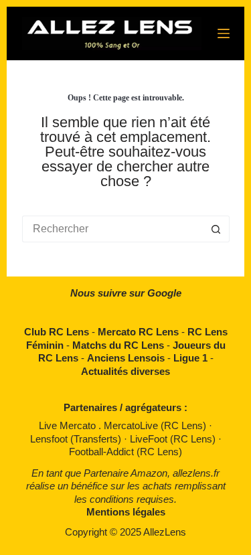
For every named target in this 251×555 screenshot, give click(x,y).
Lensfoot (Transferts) (77, 439)
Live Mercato (68, 425)
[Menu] (224, 33)
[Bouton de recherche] (216, 229)
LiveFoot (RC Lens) (174, 439)
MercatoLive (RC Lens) (156, 425)
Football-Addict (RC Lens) (125, 451)
